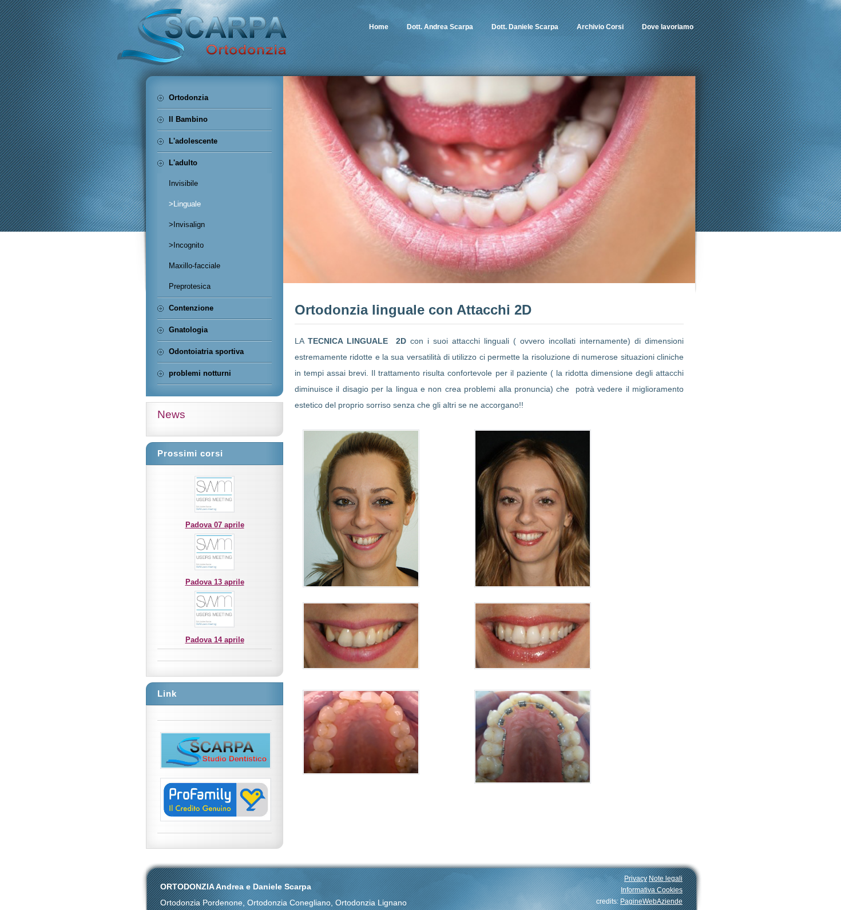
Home (378, 27)
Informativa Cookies (652, 890)
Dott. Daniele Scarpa (524, 27)
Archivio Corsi (600, 27)
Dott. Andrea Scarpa (440, 27)
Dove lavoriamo (667, 27)
